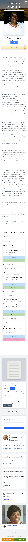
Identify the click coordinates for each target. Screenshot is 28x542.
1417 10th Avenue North (11, 279)
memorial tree (18, 221)
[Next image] (25, 514)
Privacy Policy (11, 536)
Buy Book (12, 388)
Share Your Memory (7, 405)
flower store (17, 223)
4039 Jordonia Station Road (12, 331)
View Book (6, 388)
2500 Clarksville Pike (10, 252)
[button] (14, 514)
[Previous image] (3, 514)
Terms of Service (17, 536)
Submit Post (14, 428)
